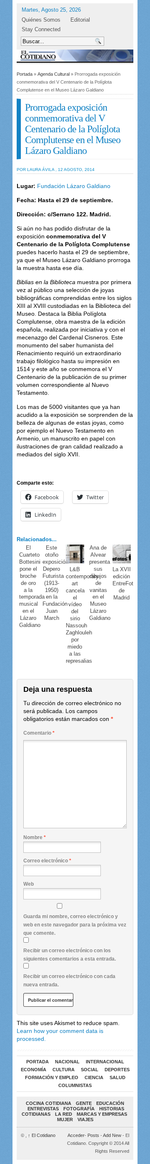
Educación (110, 1103)
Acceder (76, 1135)
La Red (63, 1114)
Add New (112, 1135)
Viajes (85, 1119)
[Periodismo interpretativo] (75, 56)
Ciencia (94, 1077)
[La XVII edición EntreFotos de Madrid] (121, 554)
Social (89, 1069)
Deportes (117, 1069)
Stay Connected (41, 29)
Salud (117, 1077)
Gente (84, 1103)
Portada (24, 74)
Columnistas (75, 1085)
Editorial (80, 20)
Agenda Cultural (54, 74)
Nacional (67, 1061)
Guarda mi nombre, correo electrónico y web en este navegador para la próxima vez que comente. (74, 925)
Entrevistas (43, 1108)
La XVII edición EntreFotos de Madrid (125, 583)
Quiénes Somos (41, 20)
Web (28, 884)
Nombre (34, 837)
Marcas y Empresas (102, 1114)
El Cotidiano (41, 1135)
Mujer (65, 1119)
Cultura (63, 1069)
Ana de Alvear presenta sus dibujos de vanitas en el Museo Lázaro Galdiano (99, 583)
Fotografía (79, 1108)
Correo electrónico (47, 861)
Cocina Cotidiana (48, 1103)
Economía (33, 1069)
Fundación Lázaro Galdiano (72, 186)
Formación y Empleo (51, 1077)
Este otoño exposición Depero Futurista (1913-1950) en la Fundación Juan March (55, 583)
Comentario (39, 733)
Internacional (105, 1061)
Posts (93, 1135)
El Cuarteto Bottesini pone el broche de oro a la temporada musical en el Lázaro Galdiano (32, 586)
